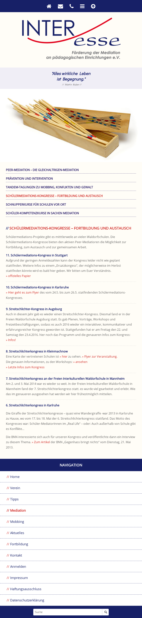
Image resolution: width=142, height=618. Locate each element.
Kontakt (16, 555)
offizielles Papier (19, 276)
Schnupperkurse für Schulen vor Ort (36, 204)
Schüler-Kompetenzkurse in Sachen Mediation (42, 213)
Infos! (12, 340)
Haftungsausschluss (25, 589)
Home (15, 476)
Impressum (19, 577)
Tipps (14, 499)
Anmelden (18, 566)
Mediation (18, 510)
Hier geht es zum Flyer (23, 292)
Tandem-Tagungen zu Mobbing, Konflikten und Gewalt (49, 187)
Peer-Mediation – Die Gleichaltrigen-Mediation (42, 170)
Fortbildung (19, 544)
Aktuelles (17, 533)
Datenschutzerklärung (27, 600)
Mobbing (17, 521)
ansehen (81, 362)
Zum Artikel (42, 442)
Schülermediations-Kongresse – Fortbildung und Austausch (54, 196)
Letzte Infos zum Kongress (26, 367)
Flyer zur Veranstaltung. (100, 356)
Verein (15, 488)
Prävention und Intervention (29, 178)
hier (64, 356)
